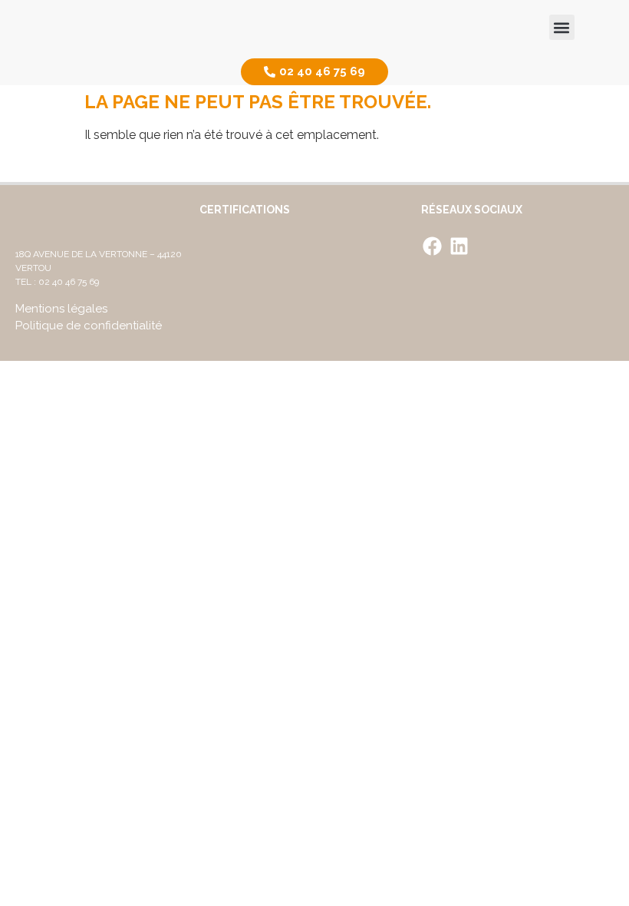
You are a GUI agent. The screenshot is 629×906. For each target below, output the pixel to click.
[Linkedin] (459, 245)
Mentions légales (61, 309)
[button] (562, 27)
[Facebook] (432, 245)
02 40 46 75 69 (68, 281)
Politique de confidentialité (88, 325)
